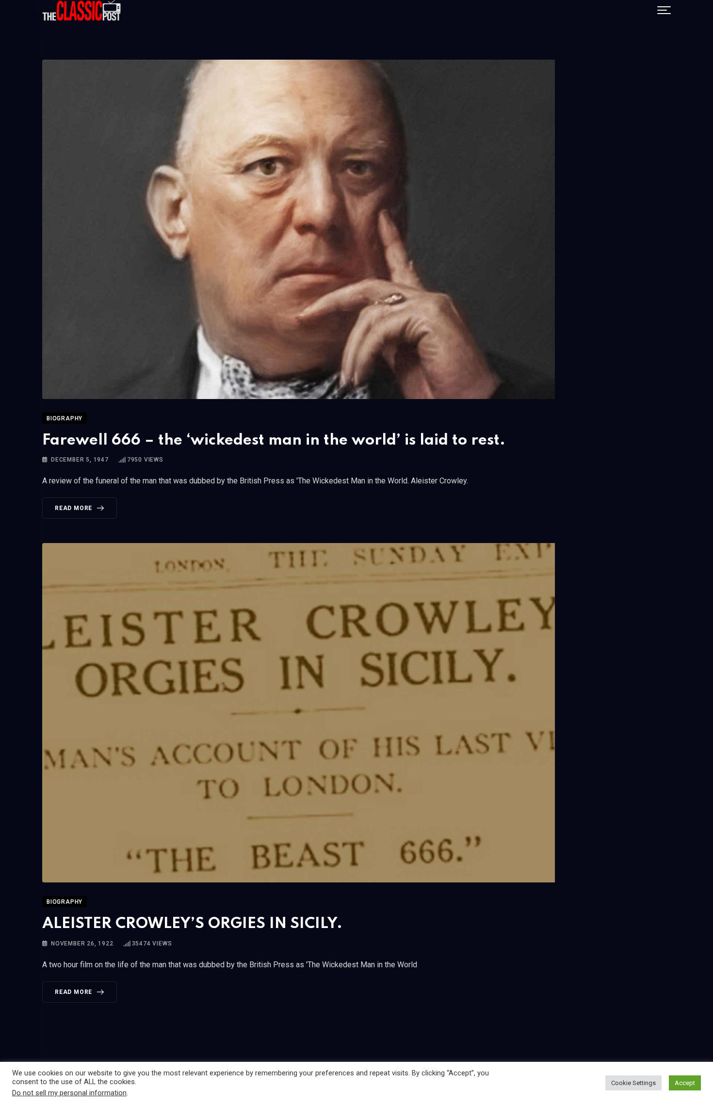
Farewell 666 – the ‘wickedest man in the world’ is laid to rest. (273, 440)
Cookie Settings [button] (633, 1083)
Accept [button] (685, 1083)
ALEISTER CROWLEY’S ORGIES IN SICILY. (192, 923)
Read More (73, 508)
